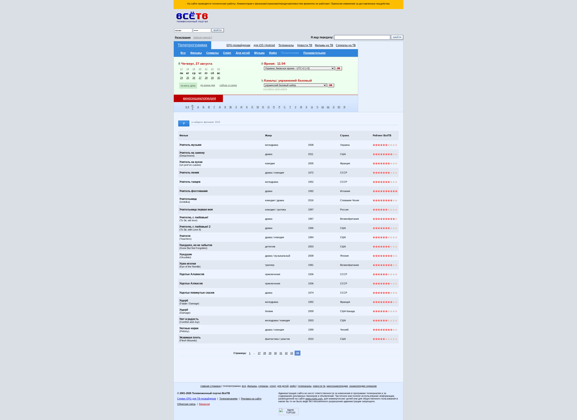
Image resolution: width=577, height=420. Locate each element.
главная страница (210, 386)
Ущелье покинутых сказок (196, 292)
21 (206, 69)
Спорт (227, 53)
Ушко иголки (187, 263)
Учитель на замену (192, 152)
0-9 (187, 107)
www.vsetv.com (314, 398)
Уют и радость (189, 319)
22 (212, 69)
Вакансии (204, 404)
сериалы (263, 386)
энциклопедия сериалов (363, 386)
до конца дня (207, 85)
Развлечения (290, 53)
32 (286, 353)
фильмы (252, 386)
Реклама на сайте (251, 398)
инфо (293, 386)
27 (200, 77)
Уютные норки (188, 328)
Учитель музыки (190, 144)
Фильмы (196, 53)
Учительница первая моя (196, 209)
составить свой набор (275, 89)
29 (212, 77)
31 (280, 353)
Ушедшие (185, 254)
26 (193, 77)
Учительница (188, 199)
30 (218, 77)
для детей (282, 386)
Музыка (259, 53)
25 (187, 77)
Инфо (273, 53)
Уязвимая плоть (190, 337)
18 (187, 69)
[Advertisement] (314, 22)
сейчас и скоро (228, 85)
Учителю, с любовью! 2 (195, 226)
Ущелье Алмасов (191, 283)
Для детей (243, 53)
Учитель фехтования (193, 191)
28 (206, 77)
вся (244, 386)
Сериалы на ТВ (346, 45)
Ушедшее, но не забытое (195, 245)
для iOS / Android (264, 45)
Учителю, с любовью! (193, 217)
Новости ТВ (304, 45)
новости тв (319, 386)
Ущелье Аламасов (191, 274)
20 (200, 69)
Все (183, 53)
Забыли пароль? (202, 37)
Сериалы (212, 53)
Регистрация (182, 37)
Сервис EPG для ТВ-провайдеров (196, 398)
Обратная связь (186, 404)
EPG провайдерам (238, 45)
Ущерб (183, 300)
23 (218, 69)
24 (181, 77)
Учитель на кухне (191, 162)
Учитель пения (189, 172)
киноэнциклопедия (337, 386)
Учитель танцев (189, 181)
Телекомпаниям (228, 398)
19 (193, 69)
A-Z (192, 107)
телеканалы (304, 386)
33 (291, 353)
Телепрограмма (192, 45)
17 (181, 69)
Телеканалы (286, 45)
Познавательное (314, 53)
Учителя (184, 235)
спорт (273, 386)
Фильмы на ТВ (324, 45)
